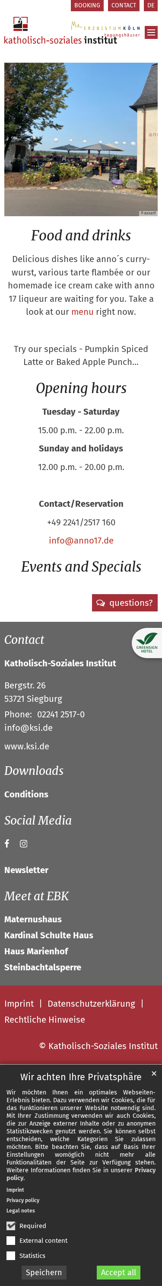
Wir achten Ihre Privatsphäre (81, 1077)
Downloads (34, 771)
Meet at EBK (36, 896)
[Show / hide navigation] (151, 32)
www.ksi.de (26, 746)
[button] (125, 602)
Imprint (15, 1190)
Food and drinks (81, 235)
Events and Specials (81, 567)
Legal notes (20, 1211)
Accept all (118, 1272)
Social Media (38, 820)
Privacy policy (22, 1200)
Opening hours (81, 388)
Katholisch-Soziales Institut (60, 663)
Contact (24, 640)
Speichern (44, 1272)
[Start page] (60, 30)
